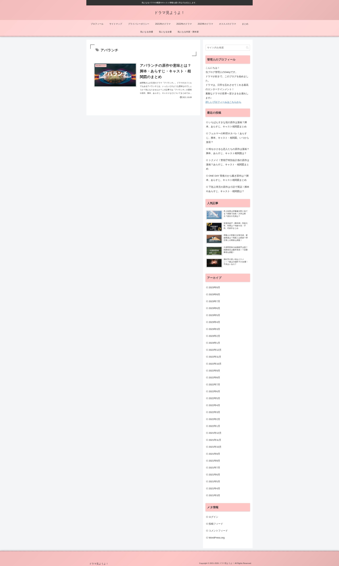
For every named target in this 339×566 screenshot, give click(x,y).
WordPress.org (217, 537)
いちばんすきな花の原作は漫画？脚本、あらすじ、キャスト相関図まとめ (226, 124)
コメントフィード (218, 530)
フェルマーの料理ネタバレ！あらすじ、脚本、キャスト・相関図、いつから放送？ (227, 137)
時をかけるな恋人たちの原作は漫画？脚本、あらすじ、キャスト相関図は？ (227, 151)
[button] (247, 47)
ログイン (213, 517)
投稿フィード (216, 523)
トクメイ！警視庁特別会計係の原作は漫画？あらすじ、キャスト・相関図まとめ (227, 164)
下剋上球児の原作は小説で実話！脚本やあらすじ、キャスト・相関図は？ (227, 189)
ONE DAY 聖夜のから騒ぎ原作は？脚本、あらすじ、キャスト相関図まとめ (227, 177)
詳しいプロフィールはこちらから (223, 102)
